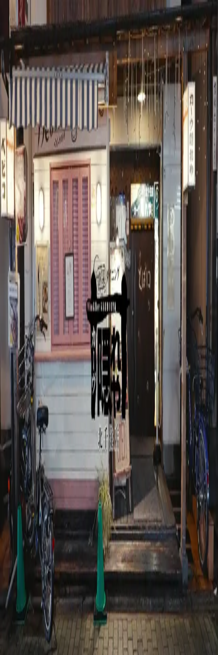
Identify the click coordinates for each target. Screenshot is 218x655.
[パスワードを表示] (3, 638)
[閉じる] (3, 628)
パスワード (5, 634)
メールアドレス (6, 631)
